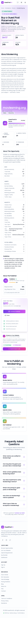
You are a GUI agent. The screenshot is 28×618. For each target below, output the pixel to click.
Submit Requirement (7, 558)
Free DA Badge (5, 585)
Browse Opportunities (7, 553)
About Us (3, 592)
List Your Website (5, 556)
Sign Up (3, 570)
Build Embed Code (15, 349)
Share (8, 315)
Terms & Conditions (6, 604)
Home (2, 8)
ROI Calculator (5, 582)
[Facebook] (2, 545)
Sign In (3, 572)
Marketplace (8, 8)
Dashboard (4, 563)
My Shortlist (4, 560)
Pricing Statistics (5, 587)
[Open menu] (25, 2)
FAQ (2, 594)
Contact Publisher (15, 311)
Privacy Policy (5, 606)
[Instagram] (6, 545)
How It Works (4, 580)
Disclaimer (4, 608)
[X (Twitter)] (10, 545)
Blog (2, 589)
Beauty (14, 8)
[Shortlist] (17, 2)
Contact (3, 596)
